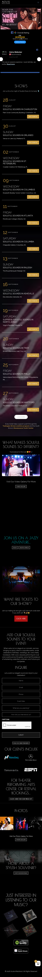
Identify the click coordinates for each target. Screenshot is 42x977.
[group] (20, 60)
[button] (39, 59)
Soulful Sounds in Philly (16, 374)
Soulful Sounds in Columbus (19, 189)
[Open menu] (38, 2)
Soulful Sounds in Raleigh (17, 267)
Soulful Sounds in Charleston (20, 109)
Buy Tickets (33, 116)
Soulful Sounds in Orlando (18, 135)
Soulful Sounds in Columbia (18, 241)
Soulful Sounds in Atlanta (18, 215)
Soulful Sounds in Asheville (18, 293)
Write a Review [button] (20, 42)
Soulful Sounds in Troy (16, 348)
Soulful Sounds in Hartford (18, 402)
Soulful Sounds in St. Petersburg (15, 162)
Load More (21, 417)
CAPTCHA (5, 719)
